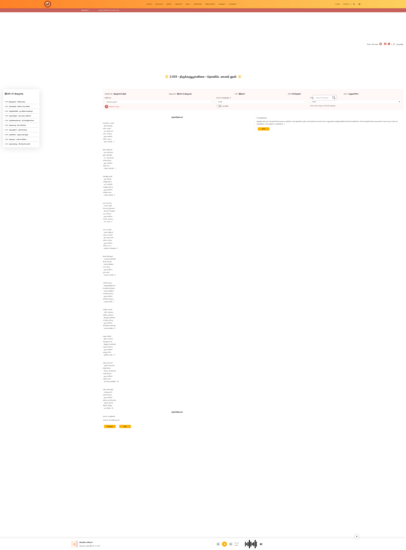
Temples (178, 4)
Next (125, 426)
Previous (110, 426)
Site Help (232, 4)
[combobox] (159, 102)
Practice (159, 4)
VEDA (187, 4)
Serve (169, 4)
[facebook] (385, 44)
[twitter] (380, 44)
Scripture (197, 4)
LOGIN (337, 4)
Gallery (222, 4)
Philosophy (209, 4)
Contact (346, 4)
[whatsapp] (389, 44)
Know (149, 4)
